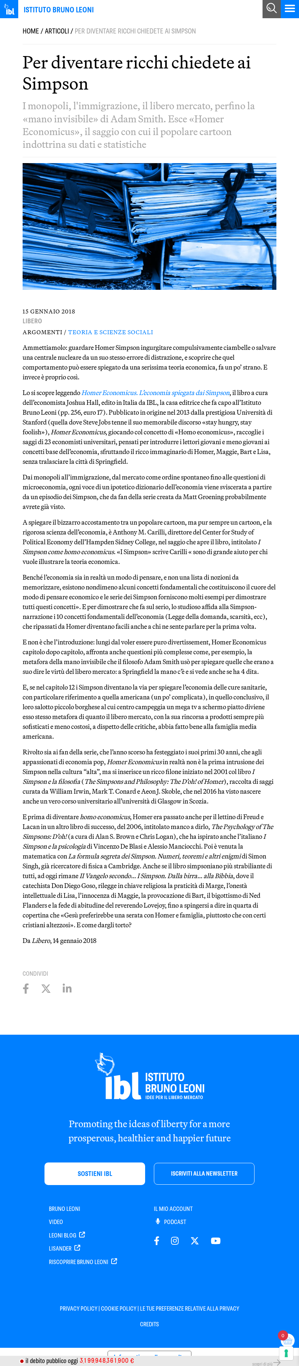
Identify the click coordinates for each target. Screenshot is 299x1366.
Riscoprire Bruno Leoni (79, 1262)
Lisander (61, 1248)
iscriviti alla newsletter (204, 1173)
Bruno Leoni (64, 1209)
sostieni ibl (95, 1174)
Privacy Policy (78, 1308)
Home (31, 31)
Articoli (57, 31)
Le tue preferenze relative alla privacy (189, 1308)
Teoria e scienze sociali (110, 332)
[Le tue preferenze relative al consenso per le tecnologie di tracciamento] (286, 1353)
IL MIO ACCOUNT (173, 1209)
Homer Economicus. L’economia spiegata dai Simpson (155, 392)
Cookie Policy (118, 1308)
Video (56, 1222)
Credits (149, 1324)
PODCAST (174, 1222)
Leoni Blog (63, 1235)
